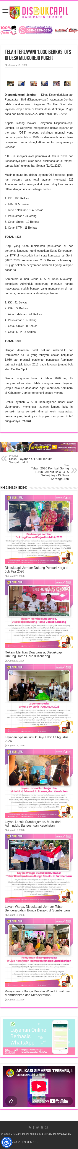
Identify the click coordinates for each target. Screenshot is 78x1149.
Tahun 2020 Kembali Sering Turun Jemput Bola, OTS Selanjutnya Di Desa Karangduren (50, 472)
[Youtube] (42, 1127)
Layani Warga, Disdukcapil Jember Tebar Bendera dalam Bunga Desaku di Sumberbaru (37, 908)
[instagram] (46, 1127)
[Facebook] (33, 1127)
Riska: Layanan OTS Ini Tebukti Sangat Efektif (30, 459)
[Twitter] (37, 1127)
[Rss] (29, 1127)
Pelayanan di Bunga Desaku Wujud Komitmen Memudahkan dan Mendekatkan (37, 993)
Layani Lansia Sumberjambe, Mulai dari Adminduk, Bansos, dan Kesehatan (32, 823)
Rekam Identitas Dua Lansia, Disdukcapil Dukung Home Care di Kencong (34, 654)
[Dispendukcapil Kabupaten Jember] (39, 12)
